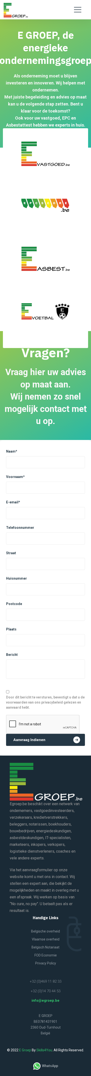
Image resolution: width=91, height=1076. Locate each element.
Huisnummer (16, 578)
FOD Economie (45, 955)
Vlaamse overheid (45, 939)
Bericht (12, 655)
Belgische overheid (45, 931)
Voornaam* (15, 477)
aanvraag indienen (29, 740)
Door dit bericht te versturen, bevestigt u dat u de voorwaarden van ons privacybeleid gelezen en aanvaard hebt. (45, 702)
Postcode (14, 604)
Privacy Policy (45, 963)
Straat (11, 553)
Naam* (12, 451)
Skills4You (44, 1050)
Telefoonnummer (20, 528)
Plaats (11, 629)
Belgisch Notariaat (45, 947)
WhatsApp (49, 1066)
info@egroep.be (45, 1000)
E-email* (13, 502)
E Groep (25, 1050)
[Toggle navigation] (77, 9)
